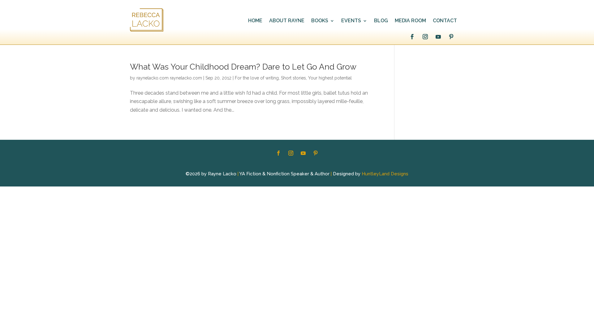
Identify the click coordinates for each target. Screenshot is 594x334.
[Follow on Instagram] (425, 37)
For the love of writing (257, 77)
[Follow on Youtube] (438, 37)
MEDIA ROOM (410, 21)
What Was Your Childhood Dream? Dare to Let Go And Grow (243, 66)
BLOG (381, 21)
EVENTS (351, 21)
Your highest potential (330, 77)
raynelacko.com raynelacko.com (169, 77)
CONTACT (445, 21)
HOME (255, 21)
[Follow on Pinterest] (451, 37)
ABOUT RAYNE (286, 21)
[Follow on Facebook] (412, 37)
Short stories (293, 77)
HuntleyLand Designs (385, 174)
